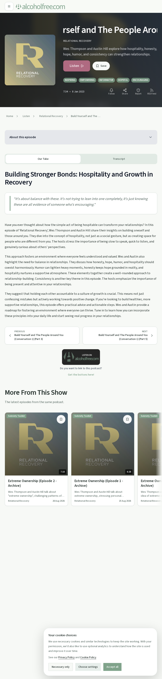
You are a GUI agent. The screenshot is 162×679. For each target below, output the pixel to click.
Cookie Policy (88, 657)
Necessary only (61, 667)
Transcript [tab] (119, 159)
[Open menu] (9, 6)
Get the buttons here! (81, 375)
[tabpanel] (81, 241)
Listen (74, 65)
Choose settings (88, 667)
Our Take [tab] (43, 159)
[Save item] (61, 419)
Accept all (112, 667)
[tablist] (81, 159)
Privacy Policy (66, 657)
